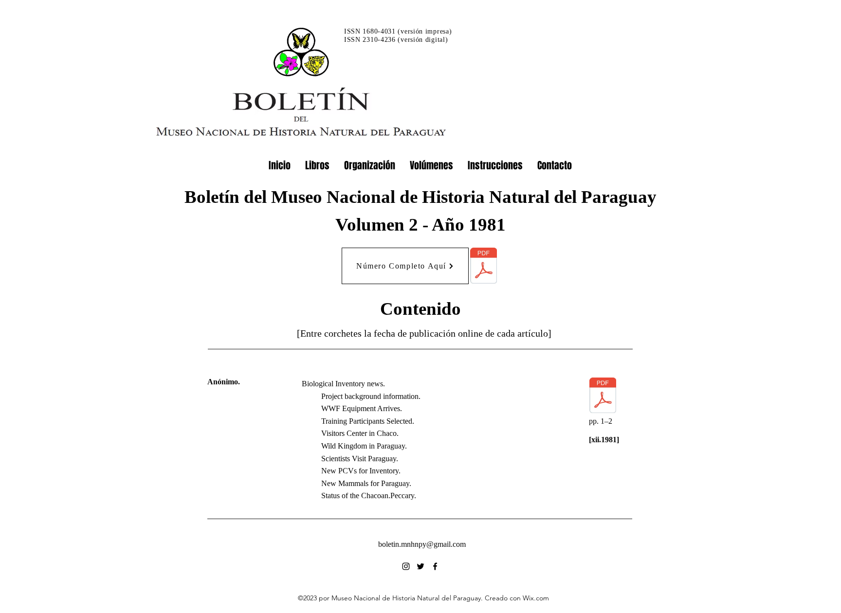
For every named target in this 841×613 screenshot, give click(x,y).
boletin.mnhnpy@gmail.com (422, 544)
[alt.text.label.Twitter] (420, 566)
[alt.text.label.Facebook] (435, 566)
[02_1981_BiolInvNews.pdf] (603, 396)
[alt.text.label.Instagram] (406, 566)
